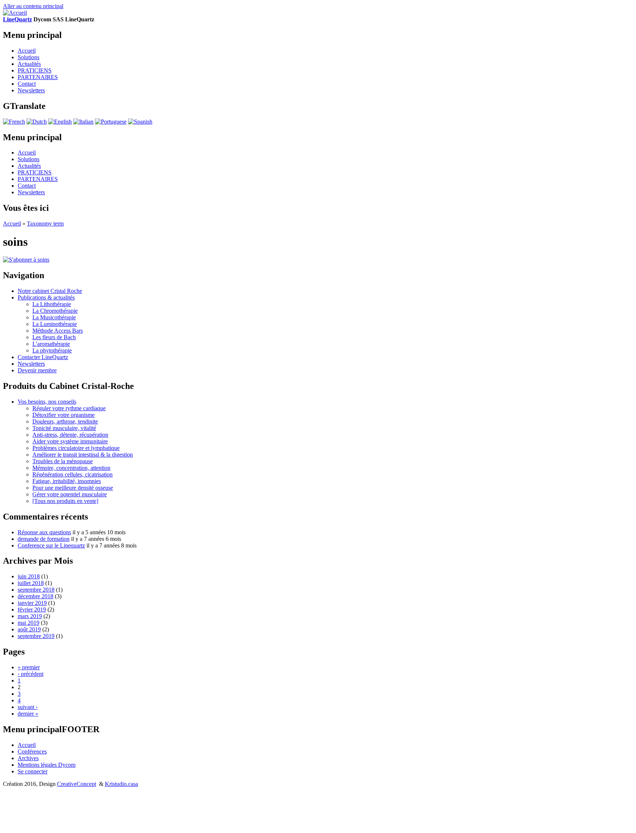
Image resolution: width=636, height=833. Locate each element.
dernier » (28, 713)
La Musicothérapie (54, 317)
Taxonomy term (45, 223)
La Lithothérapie (51, 304)
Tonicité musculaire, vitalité (64, 428)
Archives (28, 758)
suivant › (28, 707)
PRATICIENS (35, 70)
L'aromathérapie (51, 344)
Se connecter (32, 771)
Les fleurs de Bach (54, 337)
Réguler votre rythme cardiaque (69, 408)
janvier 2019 (32, 603)
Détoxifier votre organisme (63, 415)
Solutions (28, 57)
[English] (60, 121)
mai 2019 (28, 623)
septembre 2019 (36, 636)
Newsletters (31, 90)
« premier (29, 667)
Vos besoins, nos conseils (47, 401)
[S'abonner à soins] (26, 259)
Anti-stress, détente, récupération (70, 435)
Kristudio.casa (121, 784)
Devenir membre (37, 370)
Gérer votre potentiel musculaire (69, 494)
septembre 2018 (36, 589)
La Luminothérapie (54, 324)
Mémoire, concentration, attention (71, 468)
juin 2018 (29, 576)
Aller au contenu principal (33, 6)
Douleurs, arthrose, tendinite (65, 421)
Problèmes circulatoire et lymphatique (76, 448)
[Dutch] (36, 121)
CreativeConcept (76, 784)
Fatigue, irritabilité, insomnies (66, 481)
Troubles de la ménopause (62, 461)
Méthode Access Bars (57, 330)
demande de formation (44, 539)
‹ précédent (30, 674)
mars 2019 (30, 616)
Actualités (29, 64)
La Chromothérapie (55, 311)
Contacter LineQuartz (43, 357)
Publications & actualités (46, 297)
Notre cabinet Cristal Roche (50, 291)
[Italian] (83, 121)
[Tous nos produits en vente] (65, 501)
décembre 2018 (35, 596)
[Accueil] (15, 13)
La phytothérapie (52, 350)
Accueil (27, 50)
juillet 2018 (31, 583)
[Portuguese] (111, 121)
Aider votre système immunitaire (70, 441)
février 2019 (32, 609)
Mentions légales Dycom (46, 765)
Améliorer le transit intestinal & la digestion (82, 454)
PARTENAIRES (38, 77)
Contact (27, 84)
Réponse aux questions (44, 532)
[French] (14, 121)
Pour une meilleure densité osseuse (72, 488)
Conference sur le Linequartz (51, 545)
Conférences (32, 751)
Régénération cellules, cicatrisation (72, 474)
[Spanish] (140, 121)
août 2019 (29, 629)
